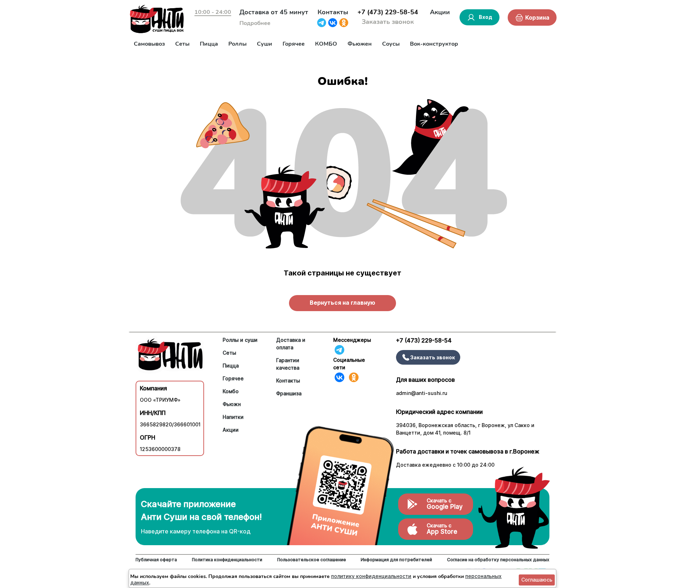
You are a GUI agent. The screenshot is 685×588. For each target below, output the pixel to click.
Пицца (209, 44)
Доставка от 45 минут (273, 12)
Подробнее (254, 23)
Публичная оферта (156, 559)
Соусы (391, 44)
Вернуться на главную (342, 302)
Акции (440, 12)
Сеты (182, 44)
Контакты (333, 12)
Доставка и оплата (290, 343)
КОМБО (326, 44)
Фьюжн (232, 404)
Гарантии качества (287, 364)
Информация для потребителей (396, 559)
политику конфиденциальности (371, 576)
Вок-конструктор (434, 44)
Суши (264, 44)
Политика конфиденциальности (227, 559)
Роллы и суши (240, 340)
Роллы (237, 44)
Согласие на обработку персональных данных (498, 559)
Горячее (294, 44)
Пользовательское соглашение (311, 559)
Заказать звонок (388, 21)
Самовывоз (149, 44)
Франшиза (288, 393)
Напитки (233, 417)
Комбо (231, 391)
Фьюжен (359, 44)
